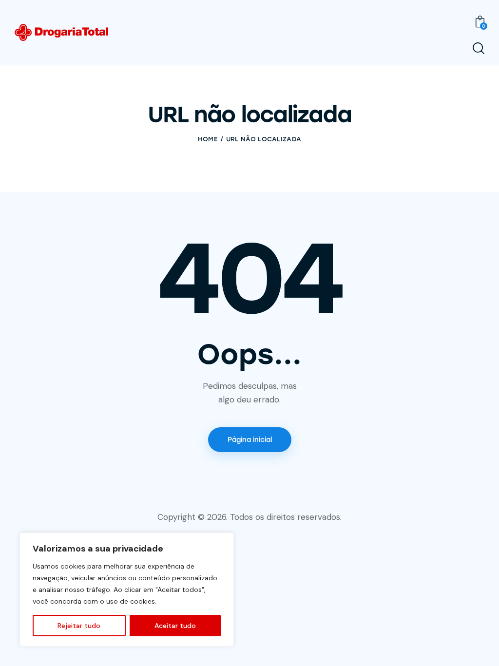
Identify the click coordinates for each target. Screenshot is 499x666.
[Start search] (478, 48)
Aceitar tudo (175, 625)
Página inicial (250, 440)
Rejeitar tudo (79, 625)
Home (208, 139)
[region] (126, 590)
